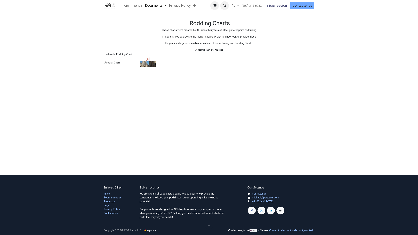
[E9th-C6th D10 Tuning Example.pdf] (148, 59)
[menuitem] (124, 5)
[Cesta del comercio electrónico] (214, 5)
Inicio (107, 193)
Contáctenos (302, 5)
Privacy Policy (112, 209)
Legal (107, 205)
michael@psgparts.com (265, 197)
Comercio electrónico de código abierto (291, 230)
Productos (110, 201)
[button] (224, 5)
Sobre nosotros (112, 197)
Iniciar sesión (276, 5)
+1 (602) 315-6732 (263, 201)
